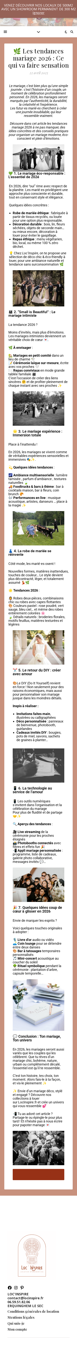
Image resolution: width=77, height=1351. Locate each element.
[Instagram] (16, 1288)
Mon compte (17, 1329)
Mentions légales (20, 1317)
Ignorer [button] (38, 12)
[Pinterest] (22, 1288)
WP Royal (48, 1344)
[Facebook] (9, 1288)
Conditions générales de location (33, 1311)
